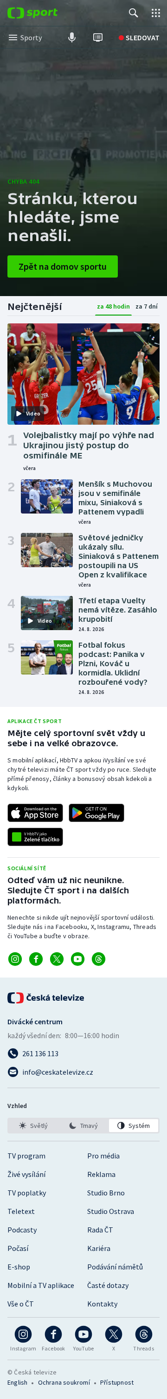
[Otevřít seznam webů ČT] (156, 13)
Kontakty (102, 1303)
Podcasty (22, 1229)
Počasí (17, 1248)
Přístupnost (117, 1382)
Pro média (103, 1155)
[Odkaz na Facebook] (36, 959)
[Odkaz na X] (56, 959)
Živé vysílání (26, 1174)
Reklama (101, 1174)
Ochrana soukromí (64, 1382)
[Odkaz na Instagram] (15, 959)
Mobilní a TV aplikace (40, 1285)
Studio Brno (106, 1192)
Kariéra (98, 1248)
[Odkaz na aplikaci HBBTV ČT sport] (35, 837)
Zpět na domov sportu (63, 266)
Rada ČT (100, 1229)
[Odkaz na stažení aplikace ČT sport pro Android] (96, 813)
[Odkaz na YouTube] (77, 959)
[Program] (98, 37)
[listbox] (83, 1125)
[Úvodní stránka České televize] (46, 997)
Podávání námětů (115, 1266)
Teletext (21, 1211)
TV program (26, 1155)
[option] (33, 1125)
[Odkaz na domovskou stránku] (46, 13)
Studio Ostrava (110, 1211)
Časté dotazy (107, 1285)
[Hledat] (133, 13)
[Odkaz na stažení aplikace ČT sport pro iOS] (35, 813)
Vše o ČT (20, 1303)
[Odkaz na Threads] (98, 959)
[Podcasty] (72, 37)
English (17, 1382)
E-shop (18, 1266)
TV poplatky (26, 1192)
